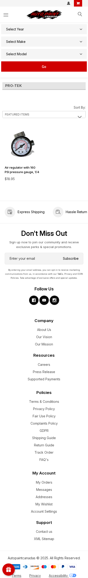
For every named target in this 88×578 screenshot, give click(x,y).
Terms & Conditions (44, 402)
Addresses (44, 497)
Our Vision (44, 337)
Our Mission (44, 344)
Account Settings (44, 511)
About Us (44, 330)
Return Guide (44, 445)
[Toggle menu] (6, 15)
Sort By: (80, 107)
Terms (16, 576)
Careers (44, 365)
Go (44, 66)
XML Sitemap (44, 539)
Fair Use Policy (44, 416)
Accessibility (59, 576)
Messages (44, 490)
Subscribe (71, 258)
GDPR (44, 431)
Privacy (35, 576)
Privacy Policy (44, 409)
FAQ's (44, 460)
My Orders (44, 482)
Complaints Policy (44, 423)
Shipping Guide (44, 438)
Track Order (44, 452)
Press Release (44, 372)
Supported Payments (44, 379)
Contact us (44, 532)
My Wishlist (44, 504)
